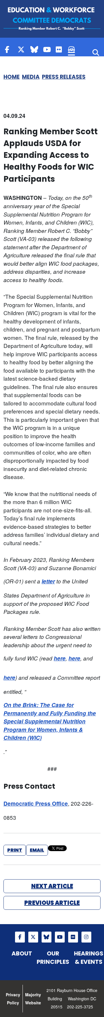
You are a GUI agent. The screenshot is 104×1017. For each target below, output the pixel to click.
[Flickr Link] (61, 49)
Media (31, 77)
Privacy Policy (13, 999)
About (22, 953)
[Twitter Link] (22, 49)
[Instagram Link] (86, 937)
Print (14, 850)
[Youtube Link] (48, 49)
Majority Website (33, 999)
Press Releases (64, 77)
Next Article (52, 886)
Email (37, 850)
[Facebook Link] (10, 49)
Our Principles (53, 957)
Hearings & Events (88, 957)
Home (11, 77)
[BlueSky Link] (35, 49)
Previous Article (52, 903)
